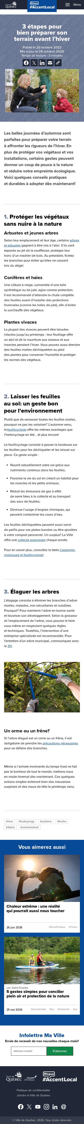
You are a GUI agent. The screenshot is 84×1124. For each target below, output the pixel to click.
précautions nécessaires (60, 743)
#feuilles (62, 821)
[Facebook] (26, 62)
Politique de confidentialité (33, 1090)
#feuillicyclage (26, 821)
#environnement (29, 827)
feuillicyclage (16, 430)
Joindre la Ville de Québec (33, 1095)
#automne (46, 821)
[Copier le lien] (58, 62)
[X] (34, 62)
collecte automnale (31, 540)
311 (10, 646)
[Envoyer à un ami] (50, 62)
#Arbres (10, 827)
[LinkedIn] (42, 62)
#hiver (9, 821)
